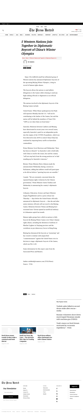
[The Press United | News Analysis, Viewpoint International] (41, 30)
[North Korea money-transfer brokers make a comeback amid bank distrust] (10, 330)
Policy (71, 398)
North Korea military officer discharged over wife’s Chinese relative (45, 337)
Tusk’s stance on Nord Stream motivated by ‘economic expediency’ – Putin (67, 325)
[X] (38, 71)
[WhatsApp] (45, 71)
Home (23, 58)
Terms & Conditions (74, 396)
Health (44, 394)
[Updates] (25, 62)
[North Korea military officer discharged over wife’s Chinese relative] (46, 330)
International (73, 390)
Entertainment (46, 390)
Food (44, 392)
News (27, 58)
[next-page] (5, 347)
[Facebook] (34, 71)
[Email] (57, 71)
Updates (32, 62)
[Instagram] (57, 396)
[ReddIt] (42, 71)
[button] (3, 30)
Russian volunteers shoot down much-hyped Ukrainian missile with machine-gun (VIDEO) (68, 317)
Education (45, 388)
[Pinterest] (53, 71)
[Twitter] (57, 391)
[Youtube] (57, 399)
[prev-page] (3, 347)
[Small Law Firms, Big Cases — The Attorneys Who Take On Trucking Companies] (28, 330)
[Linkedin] (49, 71)
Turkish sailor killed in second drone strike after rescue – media (68, 308)
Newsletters (72, 392)
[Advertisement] (41, 11)
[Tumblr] (60, 71)
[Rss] (57, 401)
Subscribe (11, 396)
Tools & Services (73, 394)
